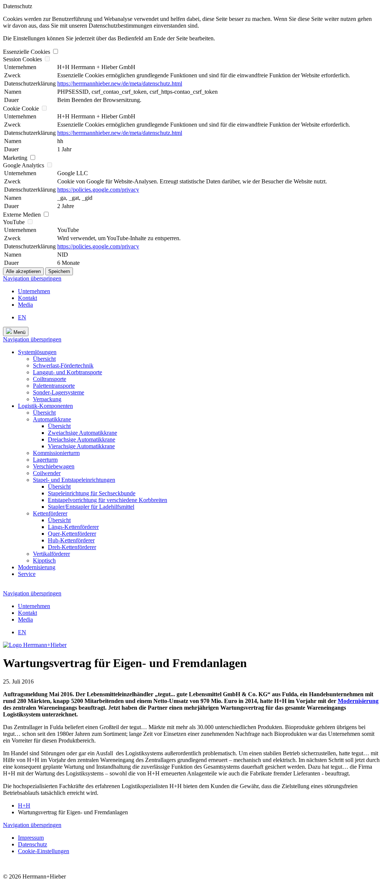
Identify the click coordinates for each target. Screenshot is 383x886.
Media (25, 304)
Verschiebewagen (53, 466)
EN (22, 317)
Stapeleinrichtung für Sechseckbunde (91, 493)
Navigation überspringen (32, 278)
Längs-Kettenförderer (73, 527)
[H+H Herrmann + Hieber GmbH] (35, 645)
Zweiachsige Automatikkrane (82, 433)
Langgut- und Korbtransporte (67, 372)
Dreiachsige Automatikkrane (81, 439)
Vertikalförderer (51, 554)
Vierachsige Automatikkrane (81, 446)
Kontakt (27, 298)
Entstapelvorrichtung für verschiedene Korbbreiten (107, 500)
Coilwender (47, 473)
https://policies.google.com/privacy (98, 189)
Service (27, 574)
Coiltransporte (49, 379)
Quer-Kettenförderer (72, 533)
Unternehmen (34, 291)
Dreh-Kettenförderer (72, 547)
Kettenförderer (50, 513)
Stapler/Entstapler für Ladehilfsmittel (91, 507)
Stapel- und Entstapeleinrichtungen (74, 480)
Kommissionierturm (56, 453)
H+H (24, 805)
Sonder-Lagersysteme (58, 392)
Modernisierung (36, 567)
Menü (18, 332)
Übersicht (44, 359)
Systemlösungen (37, 352)
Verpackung (47, 399)
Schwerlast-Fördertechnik (63, 365)
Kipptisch (44, 560)
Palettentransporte (54, 385)
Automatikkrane (52, 419)
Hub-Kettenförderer (71, 540)
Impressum (31, 837)
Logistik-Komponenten (45, 406)
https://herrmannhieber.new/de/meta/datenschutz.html (119, 83)
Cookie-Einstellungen (43, 851)
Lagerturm (45, 459)
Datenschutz (32, 844)
